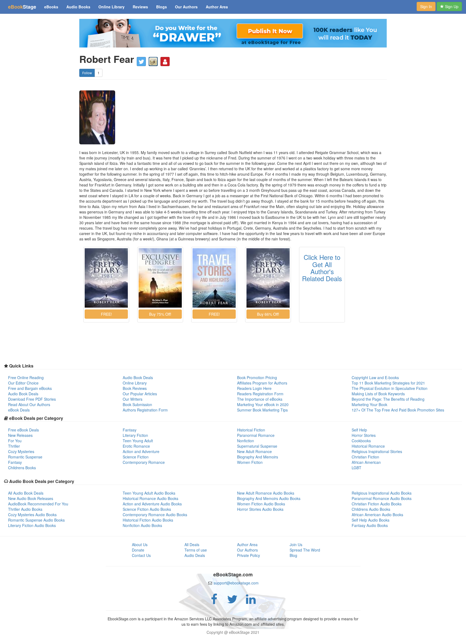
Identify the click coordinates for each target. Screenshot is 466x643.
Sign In (426, 6)
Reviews (140, 6)
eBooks (51, 6)
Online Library (111, 6)
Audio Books (78, 6)
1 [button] (99, 72)
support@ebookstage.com (236, 583)
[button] (141, 61)
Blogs (161, 6)
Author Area (217, 6)
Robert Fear (106, 59)
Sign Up (451, 6)
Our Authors (186, 6)
